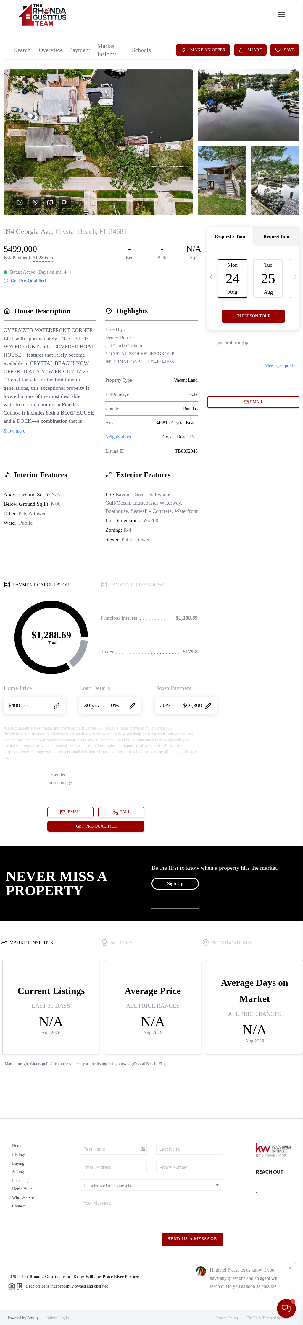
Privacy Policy (227, 1318)
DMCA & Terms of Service (267, 1318)
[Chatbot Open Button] (286, 1308)
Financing (20, 1180)
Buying (18, 1163)
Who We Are (23, 1197)
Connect (19, 1206)
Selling (18, 1172)
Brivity (33, 1318)
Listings (18, 1155)
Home (17, 1146)
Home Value (22, 1189)
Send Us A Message (192, 1239)
